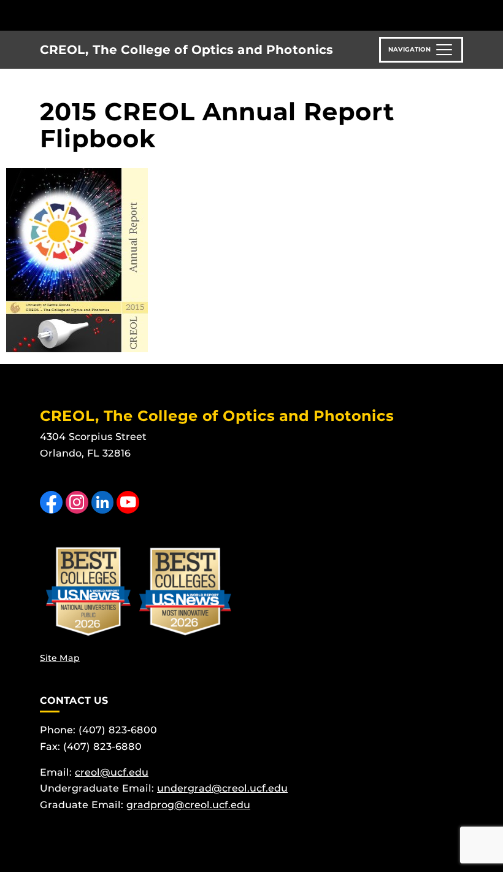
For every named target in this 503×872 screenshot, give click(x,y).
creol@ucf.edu (111, 772)
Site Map (60, 657)
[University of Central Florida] (121, 15)
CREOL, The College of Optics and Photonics (186, 49)
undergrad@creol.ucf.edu (222, 788)
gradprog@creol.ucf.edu (188, 805)
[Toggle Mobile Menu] (460, 14)
